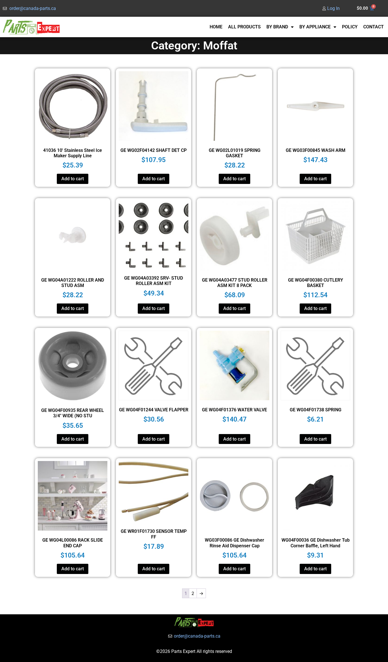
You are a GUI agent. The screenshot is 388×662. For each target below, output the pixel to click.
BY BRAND (277, 27)
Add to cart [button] (72, 178)
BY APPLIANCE (315, 27)
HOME (216, 27)
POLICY (350, 27)
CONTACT (373, 27)
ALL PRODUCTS (244, 27)
